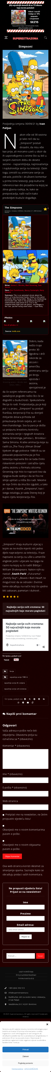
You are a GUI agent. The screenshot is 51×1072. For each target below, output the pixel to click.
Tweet (6, 660)
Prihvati (26, 1049)
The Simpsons (13, 207)
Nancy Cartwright (32, 290)
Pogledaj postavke (25, 1063)
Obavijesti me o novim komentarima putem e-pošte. (24, 832)
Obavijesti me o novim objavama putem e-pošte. (22, 847)
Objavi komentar (12, 856)
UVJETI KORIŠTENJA (31, 1069)
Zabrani (26, 1056)
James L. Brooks (17, 285)
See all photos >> (11, 325)
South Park (19, 573)
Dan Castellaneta (17, 290)
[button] (47, 1024)
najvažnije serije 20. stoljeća (14, 683)
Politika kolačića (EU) (26, 978)
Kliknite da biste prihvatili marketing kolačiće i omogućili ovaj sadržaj (25, 520)
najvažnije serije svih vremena (15, 689)
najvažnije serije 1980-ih (19, 677)
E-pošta (15, 787)
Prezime (25, 913)
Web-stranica (10, 801)
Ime (12, 774)
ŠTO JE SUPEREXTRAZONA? (26, 975)
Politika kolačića (17, 1069)
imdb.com (16, 331)
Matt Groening (31, 285)
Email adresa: (25, 925)
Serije (12, 671)
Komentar (16, 745)
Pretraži (40, 956)
